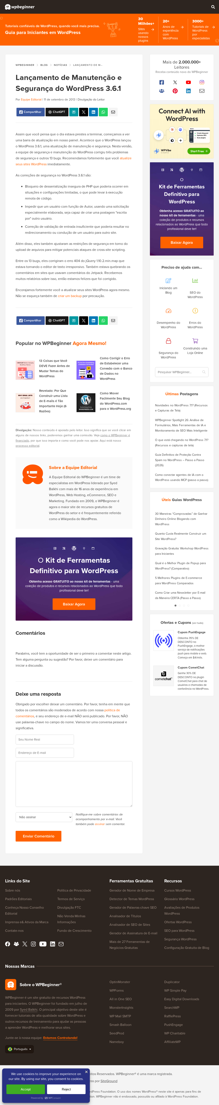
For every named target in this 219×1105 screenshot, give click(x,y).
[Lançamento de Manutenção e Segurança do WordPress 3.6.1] (83, 112)
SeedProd (117, 1033)
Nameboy (117, 1041)
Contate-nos (14, 930)
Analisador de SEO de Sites (130, 924)
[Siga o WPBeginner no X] (175, 82)
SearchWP (171, 1007)
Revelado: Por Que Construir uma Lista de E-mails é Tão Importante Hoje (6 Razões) (53, 401)
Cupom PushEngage (192, 632)
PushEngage (173, 1024)
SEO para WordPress (179, 930)
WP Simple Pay (175, 990)
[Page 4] (188, 606)
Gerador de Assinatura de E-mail (133, 933)
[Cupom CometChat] (163, 676)
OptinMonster (120, 981)
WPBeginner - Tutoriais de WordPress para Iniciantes (20, 7)
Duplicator (172, 981)
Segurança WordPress (180, 939)
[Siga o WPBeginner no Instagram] (202, 82)
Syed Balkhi (28, 1009)
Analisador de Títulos (125, 916)
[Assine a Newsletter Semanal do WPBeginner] (202, 91)
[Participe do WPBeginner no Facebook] (162, 82)
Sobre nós (12, 890)
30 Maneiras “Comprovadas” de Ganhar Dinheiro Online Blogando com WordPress (181, 519)
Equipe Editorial (31, 99)
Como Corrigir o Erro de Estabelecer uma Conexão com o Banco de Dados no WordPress (116, 368)
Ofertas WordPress (178, 922)
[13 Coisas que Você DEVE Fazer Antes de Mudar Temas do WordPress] (25, 370)
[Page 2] (180, 606)
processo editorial (27, 446)
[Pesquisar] (213, 7)
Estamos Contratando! (60, 1037)
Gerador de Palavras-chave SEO (133, 907)
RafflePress (172, 1016)
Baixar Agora (74, 604)
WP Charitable (174, 1033)
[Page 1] (175, 606)
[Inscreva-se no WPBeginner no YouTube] (188, 82)
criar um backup (70, 295)
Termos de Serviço (71, 898)
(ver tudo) (197, 623)
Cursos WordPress (177, 890)
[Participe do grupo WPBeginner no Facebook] (162, 91)
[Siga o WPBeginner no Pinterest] (175, 91)
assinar (100, 824)
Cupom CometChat (191, 668)
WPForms (117, 990)
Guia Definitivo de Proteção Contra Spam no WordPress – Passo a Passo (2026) (179, 460)
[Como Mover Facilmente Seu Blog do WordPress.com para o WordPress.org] (86, 402)
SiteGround (109, 1080)
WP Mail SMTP (120, 1016)
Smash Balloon (121, 1024)
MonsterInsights (121, 1007)
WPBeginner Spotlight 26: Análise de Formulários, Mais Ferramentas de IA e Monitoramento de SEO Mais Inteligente (181, 425)
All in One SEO (121, 999)
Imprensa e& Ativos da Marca (26, 922)
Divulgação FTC (69, 907)
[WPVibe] (182, 131)
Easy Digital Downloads (181, 999)
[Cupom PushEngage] (163, 640)
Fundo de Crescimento (74, 930)
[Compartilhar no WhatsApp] (103, 112)
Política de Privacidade (74, 890)
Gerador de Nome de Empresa (132, 890)
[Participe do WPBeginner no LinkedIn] (188, 91)
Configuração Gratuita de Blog (186, 947)
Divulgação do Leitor (91, 99)
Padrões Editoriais (18, 898)
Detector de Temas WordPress (132, 898)
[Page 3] (184, 606)
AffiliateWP (172, 1041)
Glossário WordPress (179, 898)
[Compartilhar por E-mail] (113, 112)
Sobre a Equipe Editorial (73, 467)
